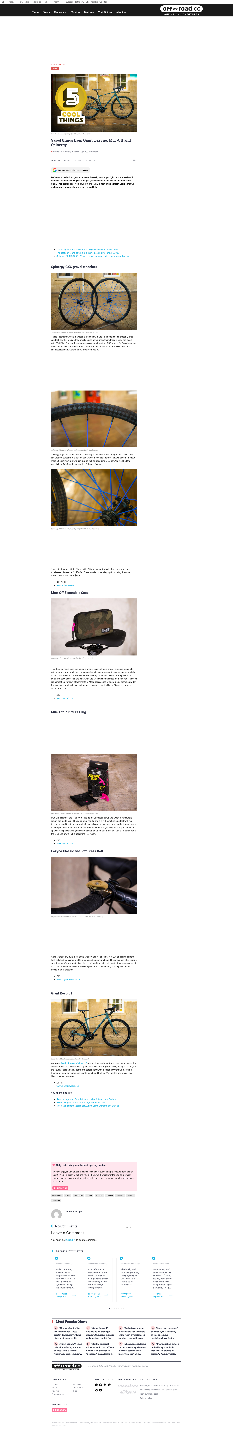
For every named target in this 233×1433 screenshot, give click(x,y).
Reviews (55, 1391)
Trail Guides (78, 1388)
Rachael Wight (74, 1211)
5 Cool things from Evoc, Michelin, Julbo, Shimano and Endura (86, 1099)
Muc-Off (99, 1195)
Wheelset (56, 1200)
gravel (68, 249)
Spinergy (120, 1195)
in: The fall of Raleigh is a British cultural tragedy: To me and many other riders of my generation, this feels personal (63, 1295)
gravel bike (78, 1195)
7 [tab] (123, 1308)
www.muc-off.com (65, 698)
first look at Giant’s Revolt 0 (74, 1063)
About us (56, 1384)
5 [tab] (118, 1308)
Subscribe (61, 1188)
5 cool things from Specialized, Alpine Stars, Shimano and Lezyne (87, 1106)
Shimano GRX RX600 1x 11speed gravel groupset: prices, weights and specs (92, 256)
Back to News (59, 65)
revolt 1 (110, 1195)
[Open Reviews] (66, 12)
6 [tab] (121, 1308)
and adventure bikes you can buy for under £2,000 (95, 253)
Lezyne (89, 1195)
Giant (68, 1195)
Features (77, 1384)
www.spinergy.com (65, 585)
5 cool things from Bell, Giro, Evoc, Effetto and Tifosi (81, 1102)
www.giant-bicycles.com (68, 1086)
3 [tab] (114, 1308)
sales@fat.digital (169, 1390)
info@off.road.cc (171, 1385)
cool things (56, 1195)
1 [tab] (109, 1308)
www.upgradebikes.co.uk (68, 979)
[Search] (3, 2)
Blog (75, 1391)
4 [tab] (116, 1308)
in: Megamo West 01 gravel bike (127, 1295)
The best (60, 249)
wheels (130, 1195)
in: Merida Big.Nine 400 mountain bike (159, 1295)
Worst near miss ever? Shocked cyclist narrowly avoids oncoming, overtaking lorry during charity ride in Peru (164, 1335)
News (54, 1388)
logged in (70, 1240)
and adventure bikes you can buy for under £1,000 (95, 249)
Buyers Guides (58, 1394)
